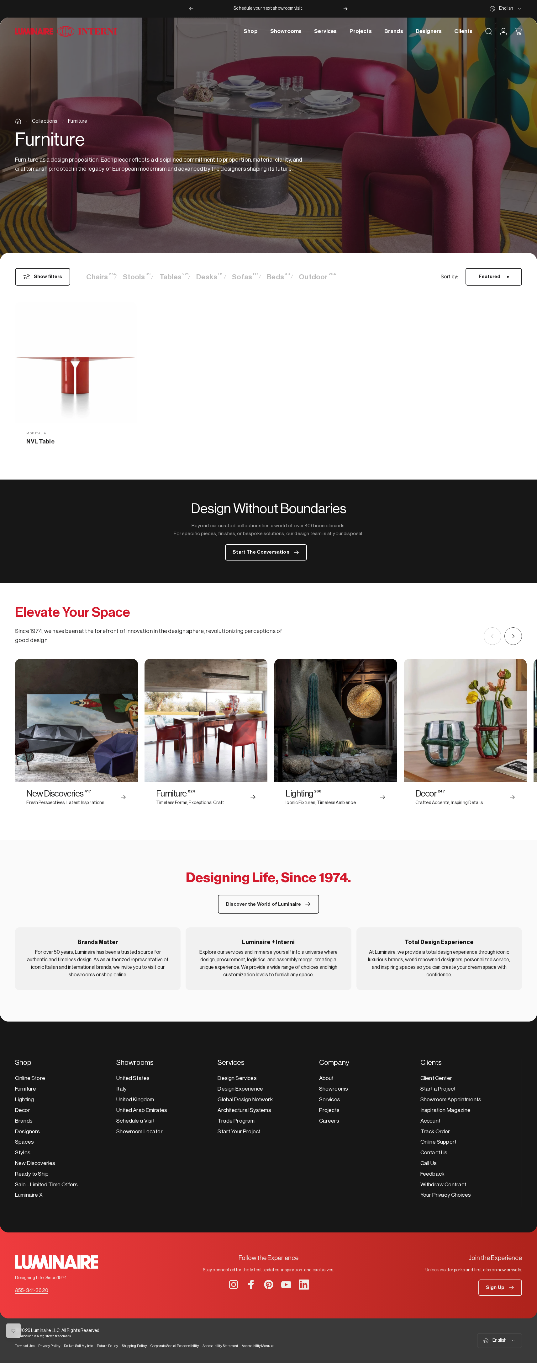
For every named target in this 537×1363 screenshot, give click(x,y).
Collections (45, 121)
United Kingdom (135, 1099)
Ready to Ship (32, 1174)
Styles (22, 1152)
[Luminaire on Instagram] (234, 1285)
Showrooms (333, 1089)
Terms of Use (24, 1346)
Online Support (438, 1142)
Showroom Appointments (450, 1099)
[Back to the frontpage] (18, 121)
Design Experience (240, 1089)
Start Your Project (239, 1131)
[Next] (345, 9)
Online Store (30, 1078)
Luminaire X (29, 1195)
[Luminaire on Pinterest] (269, 1285)
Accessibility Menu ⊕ (258, 1346)
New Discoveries (35, 1163)
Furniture (25, 1089)
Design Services (237, 1078)
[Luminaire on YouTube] (286, 1285)
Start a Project (437, 1089)
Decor (22, 1110)
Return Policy (107, 1346)
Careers (329, 1121)
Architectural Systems (244, 1110)
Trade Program (236, 1121)
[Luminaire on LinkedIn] (304, 1285)
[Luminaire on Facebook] (251, 1285)
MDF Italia (36, 433)
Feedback (432, 1174)
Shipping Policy (134, 1346)
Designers (27, 1131)
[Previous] (191, 9)
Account (430, 1121)
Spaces (24, 1142)
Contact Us (434, 1152)
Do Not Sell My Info (78, 1346)
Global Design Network (245, 1099)
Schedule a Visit (135, 1121)
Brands (24, 1121)
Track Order (435, 1131)
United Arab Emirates (141, 1110)
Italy (121, 1089)
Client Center (436, 1078)
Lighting (24, 1099)
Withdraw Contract (443, 1184)
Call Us (428, 1163)
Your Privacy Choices (445, 1195)
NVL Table (40, 441)
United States (133, 1078)
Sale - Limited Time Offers (46, 1184)
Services (329, 1099)
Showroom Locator (139, 1131)
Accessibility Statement (220, 1346)
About (326, 1078)
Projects (329, 1110)
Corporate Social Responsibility (174, 1346)
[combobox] (506, 9)
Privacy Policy (49, 1346)
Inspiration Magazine (445, 1110)
